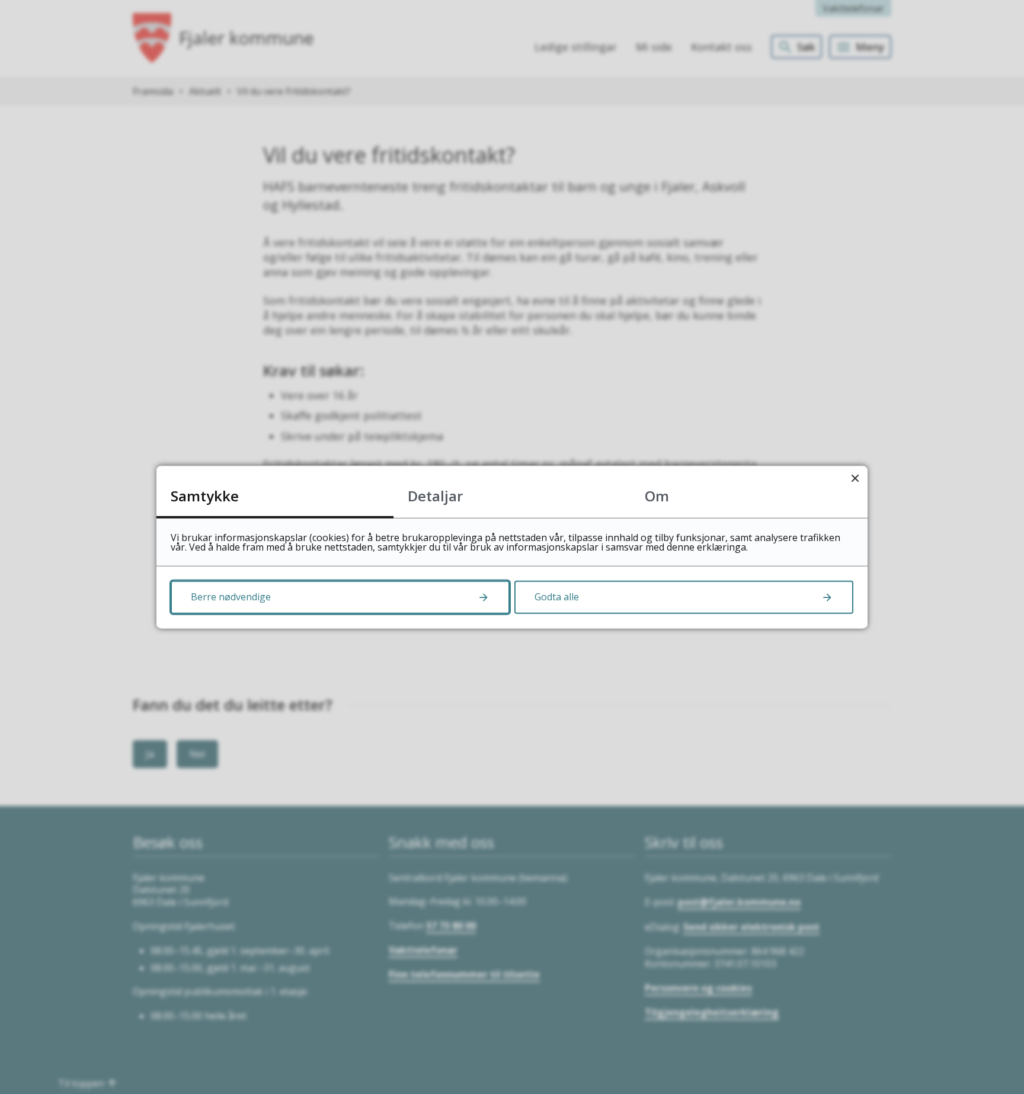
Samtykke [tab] (205, 496)
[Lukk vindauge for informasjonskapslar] (855, 478)
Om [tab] (657, 496)
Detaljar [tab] (435, 496)
